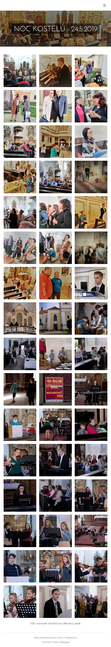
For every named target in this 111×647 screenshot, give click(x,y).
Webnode (65, 642)
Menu (104, 5)
